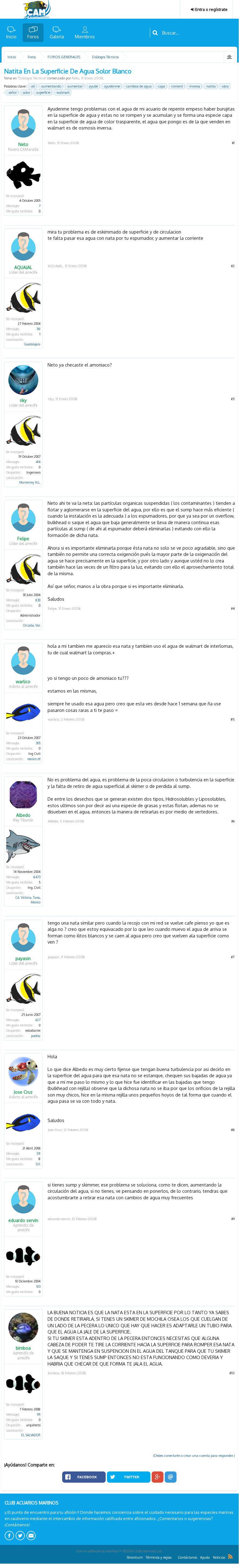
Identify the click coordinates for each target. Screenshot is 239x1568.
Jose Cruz (23, 1092)
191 (38, 1414)
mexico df (33, 759)
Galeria (57, 36)
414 (38, 462)
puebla (35, 1036)
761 (38, 329)
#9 (233, 1219)
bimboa (23, 1348)
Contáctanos (187, 1557)
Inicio (11, 36)
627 (37, 1020)
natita (211, 86)
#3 (233, 399)
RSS (230, 1556)
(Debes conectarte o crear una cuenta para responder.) (194, 1455)
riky (23, 400)
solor (26, 92)
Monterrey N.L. (29, 482)
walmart (63, 92)
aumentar (75, 86)
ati (33, 86)
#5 (233, 719)
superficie (43, 92)
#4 (233, 608)
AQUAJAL (23, 267)
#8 (233, 1130)
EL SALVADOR (30, 1435)
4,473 (36, 877)
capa (161, 86)
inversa (194, 86)
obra (225, 86)
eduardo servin (23, 1220)
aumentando (51, 86)
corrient (177, 86)
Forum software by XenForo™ (119, 1551)
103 (38, 1286)
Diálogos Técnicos (32, 78)
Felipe (23, 538)
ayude (93, 86)
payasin (23, 958)
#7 (233, 957)
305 (38, 743)
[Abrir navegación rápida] (229, 57)
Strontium (135, 1557)
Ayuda (205, 1557)
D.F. (38, 1164)
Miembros (85, 36)
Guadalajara (32, 344)
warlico (23, 681)
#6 (233, 821)
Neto (75, 78)
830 (37, 600)
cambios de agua (139, 86)
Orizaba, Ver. (31, 625)
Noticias (219, 1557)
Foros (33, 36)
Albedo (23, 815)
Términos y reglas (159, 1557)
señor (13, 92)
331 (38, 1153)
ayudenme (112, 86)
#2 (233, 266)
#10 (232, 1373)
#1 (233, 143)
